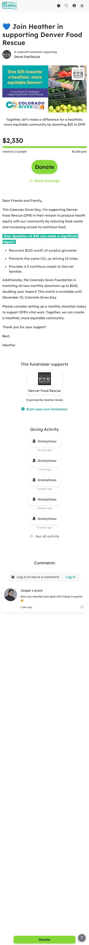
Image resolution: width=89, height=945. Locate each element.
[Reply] (82, 607)
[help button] (82, 938)
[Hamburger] (82, 5)
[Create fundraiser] (58, 5)
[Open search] (66, 5)
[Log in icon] (74, 5)
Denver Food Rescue (27, 56)
